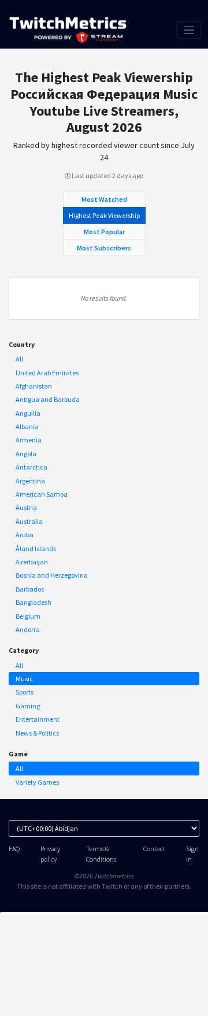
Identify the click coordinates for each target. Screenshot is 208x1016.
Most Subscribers (104, 247)
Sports (25, 692)
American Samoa (42, 494)
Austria (26, 507)
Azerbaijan (32, 561)
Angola (26, 453)
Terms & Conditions (101, 853)
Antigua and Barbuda (48, 399)
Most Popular (104, 231)
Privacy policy (50, 853)
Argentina (30, 480)
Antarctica (31, 467)
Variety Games (37, 782)
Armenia (29, 439)
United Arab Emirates (47, 372)
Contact (154, 848)
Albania (27, 426)
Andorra (28, 629)
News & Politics (37, 733)
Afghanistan (34, 386)
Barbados (30, 589)
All (19, 358)
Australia (29, 521)
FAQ (14, 848)
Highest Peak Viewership (104, 215)
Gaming (28, 705)
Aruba (25, 534)
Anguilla (28, 413)
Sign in (192, 853)
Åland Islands (36, 548)
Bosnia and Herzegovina (52, 575)
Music (24, 678)
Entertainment (38, 719)
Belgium (28, 616)
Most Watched (104, 199)
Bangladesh (33, 602)
